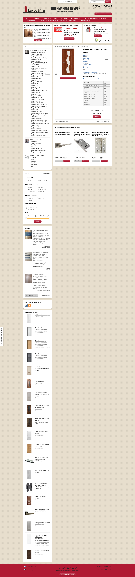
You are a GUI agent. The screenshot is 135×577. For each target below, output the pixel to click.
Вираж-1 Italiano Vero (62, 121)
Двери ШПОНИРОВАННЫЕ (39, 90)
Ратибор (33, 145)
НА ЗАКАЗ (31, 209)
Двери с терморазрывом (38, 150)
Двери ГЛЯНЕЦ (35, 101)
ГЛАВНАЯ (28, 18)
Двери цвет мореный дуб (38, 135)
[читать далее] (37, 266)
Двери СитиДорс (36, 108)
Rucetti (33, 159)
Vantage (33, 157)
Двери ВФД (34, 89)
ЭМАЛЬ (30, 189)
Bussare (33, 161)
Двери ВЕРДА (35, 76)
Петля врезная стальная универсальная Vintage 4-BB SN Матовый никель (100, 134)
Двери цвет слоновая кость (39, 130)
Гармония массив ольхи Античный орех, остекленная (42, 407)
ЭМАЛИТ (41, 191)
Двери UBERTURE (36, 56)
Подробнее (37, 40)
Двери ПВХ (34, 85)
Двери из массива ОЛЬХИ (39, 104)
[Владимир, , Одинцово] (28, 260)
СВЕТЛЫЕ (42, 198)
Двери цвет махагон (37, 134)
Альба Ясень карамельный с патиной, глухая (42, 368)
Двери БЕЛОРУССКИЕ (38, 54)
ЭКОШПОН (42, 189)
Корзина (67, 1)
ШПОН (41, 187)
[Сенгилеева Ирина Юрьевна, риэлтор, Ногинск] (28, 282)
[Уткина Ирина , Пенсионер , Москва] (28, 238)
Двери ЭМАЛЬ (35, 92)
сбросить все (46, 173)
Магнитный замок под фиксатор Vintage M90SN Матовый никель (82, 134)
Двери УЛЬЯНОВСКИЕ (38, 52)
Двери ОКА (34, 109)
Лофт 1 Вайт (38, 328)
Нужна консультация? (1, 335)
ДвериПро (34, 141)
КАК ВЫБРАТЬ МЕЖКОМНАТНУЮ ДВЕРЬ (51, 20)
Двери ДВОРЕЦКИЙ (37, 71)
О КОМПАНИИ (30, 20)
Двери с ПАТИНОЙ (36, 94)
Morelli (33, 163)
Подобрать (37, 221)
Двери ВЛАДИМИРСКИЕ (38, 73)
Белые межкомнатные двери (39, 113)
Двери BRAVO (35, 80)
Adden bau (34, 164)
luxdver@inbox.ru (31, 566)
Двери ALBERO (35, 61)
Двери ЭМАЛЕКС (36, 87)
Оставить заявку (69, 38)
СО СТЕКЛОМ (43, 181)
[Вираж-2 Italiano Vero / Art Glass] (68, 62)
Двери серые (35, 125)
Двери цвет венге (36, 118)
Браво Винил (84, 46)
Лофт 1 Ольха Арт (40, 341)
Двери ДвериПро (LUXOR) (39, 57)
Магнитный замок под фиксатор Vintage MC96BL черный (41, 459)
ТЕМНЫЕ (30, 198)
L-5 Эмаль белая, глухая (42, 315)
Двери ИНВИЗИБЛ (36, 82)
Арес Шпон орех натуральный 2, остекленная (40, 381)
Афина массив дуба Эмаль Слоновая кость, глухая (42, 394)
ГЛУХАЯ (30, 181)
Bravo (33, 146)
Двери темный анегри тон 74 (39, 120)
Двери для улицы (36, 152)
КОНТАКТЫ (74, 18)
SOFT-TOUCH (31, 191)
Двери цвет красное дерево (39, 132)
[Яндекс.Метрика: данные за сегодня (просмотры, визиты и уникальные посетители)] (29, 570)
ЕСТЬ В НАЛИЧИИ (33, 207)
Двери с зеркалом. (36, 148)
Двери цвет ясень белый (38, 122)
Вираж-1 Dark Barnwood (102, 121)
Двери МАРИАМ (36, 78)
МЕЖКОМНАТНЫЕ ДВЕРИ (62, 46)
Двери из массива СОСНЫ (39, 106)
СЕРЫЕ (30, 200)
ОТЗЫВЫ (64, 18)
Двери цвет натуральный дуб (40, 123)
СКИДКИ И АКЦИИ (87, 20)
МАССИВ (30, 187)
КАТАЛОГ (37, 18)
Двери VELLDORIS (36, 59)
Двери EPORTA (35, 66)
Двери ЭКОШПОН (36, 97)
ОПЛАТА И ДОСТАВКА (51, 18)
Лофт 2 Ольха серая (41, 354)
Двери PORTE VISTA (37, 111)
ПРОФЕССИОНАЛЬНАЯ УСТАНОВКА (93, 18)
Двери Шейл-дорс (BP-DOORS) (40, 75)
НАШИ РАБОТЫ (73, 20)
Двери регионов (36, 143)
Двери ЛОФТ (35, 83)
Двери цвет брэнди (37, 127)
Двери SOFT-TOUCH (37, 99)
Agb (32, 166)
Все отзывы (45, 295)
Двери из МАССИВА (37, 96)
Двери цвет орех (36, 128)
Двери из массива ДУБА (38, 102)
